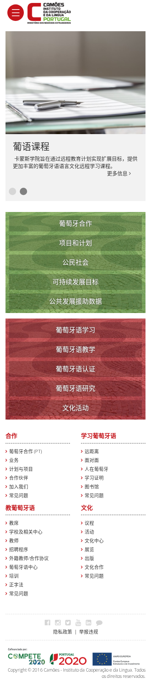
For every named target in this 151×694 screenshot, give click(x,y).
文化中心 (94, 540)
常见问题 (18, 495)
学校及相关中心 (26, 532)
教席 (14, 523)
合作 (11, 436)
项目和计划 (75, 242)
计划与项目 (21, 469)
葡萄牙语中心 (23, 567)
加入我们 (18, 486)
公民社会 (75, 262)
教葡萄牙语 (20, 508)
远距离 (92, 451)
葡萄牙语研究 (75, 388)
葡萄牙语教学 (75, 349)
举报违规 (88, 632)
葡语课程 (31, 146)
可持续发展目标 (75, 281)
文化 (87, 508)
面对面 (92, 460)
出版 (89, 558)
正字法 (16, 585)
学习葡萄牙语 (98, 436)
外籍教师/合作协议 (29, 558)
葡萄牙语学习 (75, 330)
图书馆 (92, 486)
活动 (89, 532)
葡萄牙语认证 (75, 368)
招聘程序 (18, 549)
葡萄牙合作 (75, 223)
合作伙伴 (18, 478)
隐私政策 (62, 632)
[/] (49, 12)
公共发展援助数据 (75, 301)
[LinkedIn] (90, 622)
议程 (89, 523)
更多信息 (118, 173)
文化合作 (94, 567)
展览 (89, 549)
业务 (14, 460)
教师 (14, 540)
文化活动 (75, 407)
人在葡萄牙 (96, 469)
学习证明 (94, 478)
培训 (14, 576)
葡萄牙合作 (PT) (25, 451)
